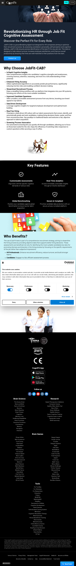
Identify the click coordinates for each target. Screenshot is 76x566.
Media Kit (53, 555)
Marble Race (19, 468)
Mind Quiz (38, 511)
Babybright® (38, 499)
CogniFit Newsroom (44, 555)
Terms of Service (12, 555)
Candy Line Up (55, 439)
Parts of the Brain (19, 406)
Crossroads (55, 451)
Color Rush (19, 478)
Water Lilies (55, 474)
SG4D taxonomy (55, 420)
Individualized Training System (38, 509)
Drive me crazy (19, 457)
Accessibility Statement (45, 559)
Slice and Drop (55, 470)
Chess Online (19, 437)
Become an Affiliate (63, 555)
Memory (19, 426)
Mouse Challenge (56, 466)
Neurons (19, 408)
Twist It (55, 472)
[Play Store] (38, 377)
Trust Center (56, 559)
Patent (38, 495)
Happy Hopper (55, 437)
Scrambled (19, 472)
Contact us (30, 559)
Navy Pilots (54, 408)
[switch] (28, 289)
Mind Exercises (37, 515)
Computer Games (54, 404)
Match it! (19, 462)
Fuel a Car (56, 460)
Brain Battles (38, 532)
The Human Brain (19, 402)
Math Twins (55, 462)
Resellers (37, 501)
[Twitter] (34, 394)
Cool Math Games (37, 526)
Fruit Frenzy (19, 441)
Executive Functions (19, 422)
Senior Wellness (54, 410)
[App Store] (38, 373)
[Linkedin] (46, 394)
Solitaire (19, 447)
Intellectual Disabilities (19, 418)
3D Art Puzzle (20, 480)
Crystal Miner (20, 445)
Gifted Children (37, 530)
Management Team (32, 555)
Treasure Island (19, 453)
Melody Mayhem (20, 476)
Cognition (19, 414)
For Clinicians (38, 489)
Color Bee (56, 447)
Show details (66, 296)
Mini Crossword (19, 439)
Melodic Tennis (19, 470)
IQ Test (38, 534)
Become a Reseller (21, 559)
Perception (19, 428)
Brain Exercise (37, 507)
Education (38, 493)
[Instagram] (42, 394)
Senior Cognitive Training (54, 414)
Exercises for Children (37, 503)
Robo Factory (20, 449)
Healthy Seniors (54, 412)
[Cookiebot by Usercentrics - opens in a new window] (66, 262)
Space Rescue (19, 464)
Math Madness (19, 466)
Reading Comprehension (37, 528)
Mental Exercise (37, 521)
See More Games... (55, 480)
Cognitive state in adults (54, 416)
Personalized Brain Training (37, 517)
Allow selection (38, 302)
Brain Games (38, 519)
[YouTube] (38, 394)
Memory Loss (19, 416)
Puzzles (55, 441)
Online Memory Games (37, 523)
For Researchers (38, 491)
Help (36, 559)
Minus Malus (55, 464)
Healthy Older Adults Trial (54, 406)
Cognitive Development (37, 505)
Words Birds (55, 478)
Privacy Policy (22, 555)
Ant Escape (19, 451)
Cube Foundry (55, 453)
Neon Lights (19, 455)
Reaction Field (55, 476)
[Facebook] (30, 394)
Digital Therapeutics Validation (55, 402)
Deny (14, 302)
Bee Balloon (55, 449)
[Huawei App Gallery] (38, 382)
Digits (55, 445)
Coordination (19, 424)
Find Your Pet (20, 474)
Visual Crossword (19, 460)
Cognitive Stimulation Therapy (38, 513)
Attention (19, 430)
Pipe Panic (19, 443)
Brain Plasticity (19, 410)
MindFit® (37, 497)
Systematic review (54, 418)
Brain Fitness (19, 412)
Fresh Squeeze (55, 455)
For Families (37, 487)
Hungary (7, 563)
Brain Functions (19, 420)
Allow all (62, 302)
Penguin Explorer (56, 443)
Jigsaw (55, 457)
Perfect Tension (55, 468)
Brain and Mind (19, 404)
